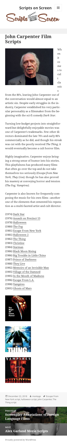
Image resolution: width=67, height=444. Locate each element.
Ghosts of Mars (22, 288)
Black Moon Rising (24, 251)
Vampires (19, 284)
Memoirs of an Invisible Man (31, 267)
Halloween (19, 222)
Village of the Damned (26, 271)
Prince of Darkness (24, 259)
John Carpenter (45, 399)
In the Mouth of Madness (28, 276)
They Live (19, 263)
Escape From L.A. (23, 280)
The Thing (19, 239)
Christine (18, 243)
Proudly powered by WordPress (20, 439)
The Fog (18, 226)
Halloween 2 (21, 234)
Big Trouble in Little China (29, 255)
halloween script (29, 399)
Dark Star (19, 214)
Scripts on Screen (35, 7)
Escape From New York (27, 230)
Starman (18, 247)
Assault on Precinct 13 (26, 218)
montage (36, 396)
